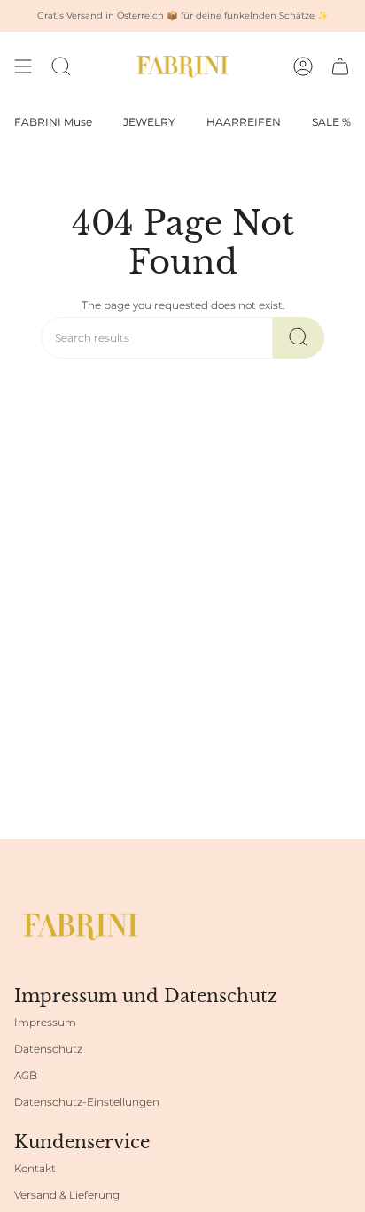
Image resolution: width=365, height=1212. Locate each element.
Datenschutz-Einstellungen (86, 1101)
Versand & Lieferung (67, 1194)
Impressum (45, 1022)
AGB (25, 1075)
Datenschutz (48, 1048)
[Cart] (340, 66)
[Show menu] (23, 66)
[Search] (298, 338)
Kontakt (35, 1168)
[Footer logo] (80, 926)
